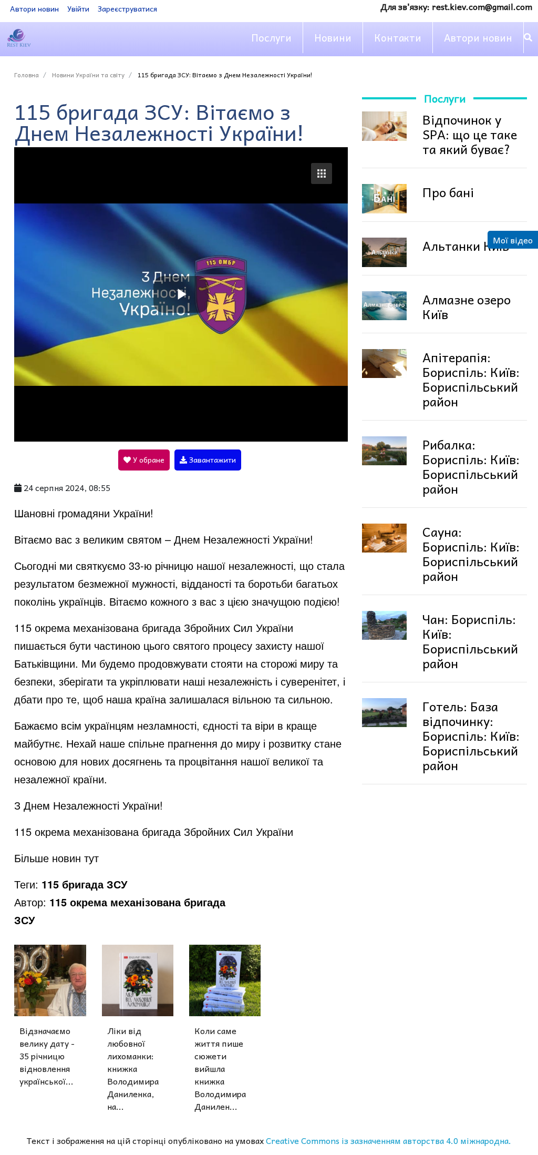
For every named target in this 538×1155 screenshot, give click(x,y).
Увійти (78, 8)
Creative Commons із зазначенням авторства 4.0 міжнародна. (388, 1140)
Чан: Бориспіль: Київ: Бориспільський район (470, 641)
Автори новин (34, 8)
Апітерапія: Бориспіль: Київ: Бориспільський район (471, 379)
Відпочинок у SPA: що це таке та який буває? (469, 134)
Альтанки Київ (465, 245)
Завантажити (211, 459)
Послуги (271, 37)
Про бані (448, 192)
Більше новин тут (56, 857)
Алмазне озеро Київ (466, 306)
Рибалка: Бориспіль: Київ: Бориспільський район (471, 466)
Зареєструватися (127, 8)
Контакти (397, 37)
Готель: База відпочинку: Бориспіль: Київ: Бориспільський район (471, 735)
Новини (332, 37)
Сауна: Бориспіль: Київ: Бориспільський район (471, 554)
